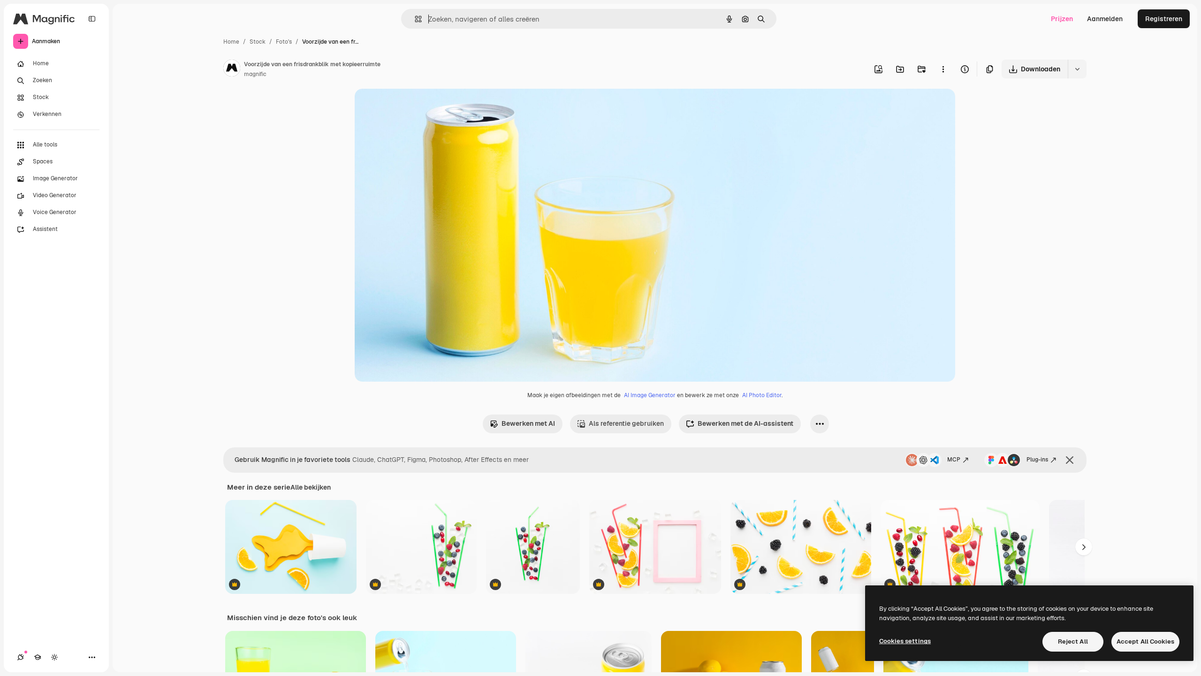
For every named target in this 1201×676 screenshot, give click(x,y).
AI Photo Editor (762, 395)
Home (231, 42)
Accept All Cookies (1145, 641)
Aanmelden (1105, 19)
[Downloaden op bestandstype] (1077, 69)
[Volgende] (1083, 547)
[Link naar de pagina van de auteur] (231, 69)
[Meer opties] (943, 69)
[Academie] (37, 657)
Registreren (1163, 19)
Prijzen (1062, 19)
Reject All (1073, 641)
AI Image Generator (650, 395)
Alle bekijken (310, 487)
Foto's (284, 42)
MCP (953, 459)
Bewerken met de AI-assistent (745, 423)
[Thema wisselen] (54, 657)
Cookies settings (905, 641)
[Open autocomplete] (414, 19)
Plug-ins (1037, 459)
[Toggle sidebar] (91, 18)
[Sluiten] (1069, 460)
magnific (255, 74)
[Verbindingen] (20, 657)
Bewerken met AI (528, 423)
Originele (416, 106)
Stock (258, 42)
